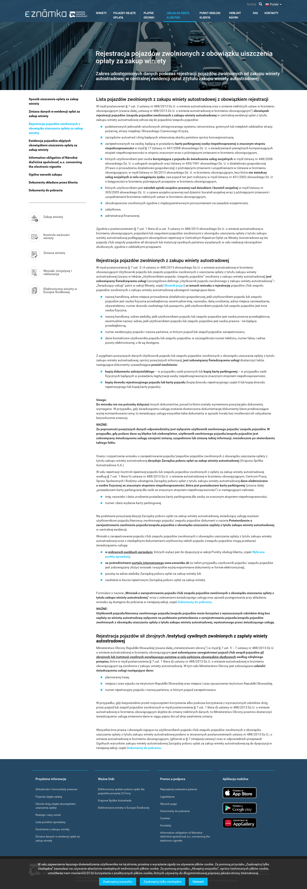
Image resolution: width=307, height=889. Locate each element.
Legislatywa (167, 796)
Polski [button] (274, 4)
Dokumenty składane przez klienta (53, 182)
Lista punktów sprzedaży (51, 822)
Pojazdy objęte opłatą (124, 15)
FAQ (255, 13)
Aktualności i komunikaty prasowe (56, 789)
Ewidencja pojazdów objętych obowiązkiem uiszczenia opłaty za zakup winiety (53, 145)
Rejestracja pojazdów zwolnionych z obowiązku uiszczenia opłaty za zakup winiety (56, 128)
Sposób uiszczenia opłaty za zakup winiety (53, 101)
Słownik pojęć (174, 285)
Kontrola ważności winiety (56, 236)
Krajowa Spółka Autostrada (114, 800)
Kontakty (271, 13)
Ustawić (198, 881)
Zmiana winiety (54, 253)
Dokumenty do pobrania (195, 602)
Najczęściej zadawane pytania (178, 789)
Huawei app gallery (239, 823)
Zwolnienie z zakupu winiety (52, 829)
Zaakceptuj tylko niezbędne (162, 881)
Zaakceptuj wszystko (117, 881)
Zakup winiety (53, 217)
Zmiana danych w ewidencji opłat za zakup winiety (54, 114)
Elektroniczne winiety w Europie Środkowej (60, 290)
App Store (239, 792)
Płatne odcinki (149, 15)
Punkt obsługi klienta (210, 15)
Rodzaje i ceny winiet (48, 815)
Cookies (165, 818)
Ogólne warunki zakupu (45, 174)
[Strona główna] (56, 13)
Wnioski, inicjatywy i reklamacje (57, 272)
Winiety (101, 13)
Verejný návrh (235, 15)
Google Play (239, 808)
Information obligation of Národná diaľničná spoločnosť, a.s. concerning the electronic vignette (55, 162)
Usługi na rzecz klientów (178, 15)
